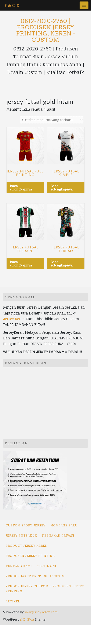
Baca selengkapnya (21, 187)
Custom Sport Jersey (26, 525)
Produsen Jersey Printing (30, 556)
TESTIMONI (46, 566)
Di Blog (28, 619)
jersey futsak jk (21, 535)
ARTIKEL (13, 601)
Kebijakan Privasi (58, 535)
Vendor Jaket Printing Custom (35, 576)
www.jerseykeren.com (41, 612)
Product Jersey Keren (27, 546)
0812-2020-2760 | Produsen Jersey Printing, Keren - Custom (45, 30)
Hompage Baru (64, 525)
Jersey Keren (14, 319)
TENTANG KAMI (19, 566)
